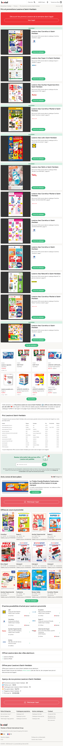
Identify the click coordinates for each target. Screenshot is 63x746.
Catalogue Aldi (36, 718)
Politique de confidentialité (38, 737)
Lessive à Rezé (8, 658)
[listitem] (8, 360)
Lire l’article (35, 492)
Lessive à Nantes (8, 657)
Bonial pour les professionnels (52, 717)
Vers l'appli (31, 20)
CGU (2, 739)
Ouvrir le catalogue (38, 52)
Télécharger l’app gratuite (7, 718)
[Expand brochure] (16, 42)
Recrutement (51, 720)
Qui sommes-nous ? (6, 714)
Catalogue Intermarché (38, 716)
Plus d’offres (31, 399)
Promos (16, 6)
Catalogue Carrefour (21, 718)
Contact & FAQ (52, 714)
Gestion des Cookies (37, 739)
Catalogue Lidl (20, 714)
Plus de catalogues (31, 345)
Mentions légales (5, 737)
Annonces (58, 6)
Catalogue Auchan (37, 714)
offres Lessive (27, 670)
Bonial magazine (5, 716)
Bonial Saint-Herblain (6, 6)
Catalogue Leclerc (21, 716)
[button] (31, 41)
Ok (44, 464)
